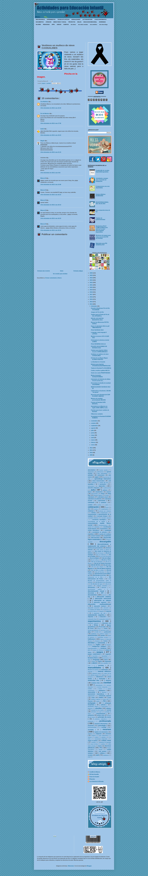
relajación (99, 733)
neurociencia (99, 685)
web (97, 755)
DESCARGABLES (40, 19)
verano (91, 753)
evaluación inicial (104, 619)
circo (107, 507)
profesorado (105, 721)
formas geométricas (93, 630)
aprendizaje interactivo (102, 479)
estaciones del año (100, 613)
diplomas (104, 587)
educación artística (104, 596)
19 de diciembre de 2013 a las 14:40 (50, 184)
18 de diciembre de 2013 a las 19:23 (50, 135)
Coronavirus (104, 528)
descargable (105, 541)
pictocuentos (105, 706)
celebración (93, 507)
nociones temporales (102, 687)
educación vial (107, 607)
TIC (101, 747)
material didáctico (104, 671)
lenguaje (96, 659)
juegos (44, 83)
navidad (48, 83)
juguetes (108, 654)
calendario (91, 497)
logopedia (108, 661)
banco (90, 492)
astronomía (91, 486)
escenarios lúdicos (92, 611)
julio (92, 430)
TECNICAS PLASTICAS (63, 19)
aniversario (101, 475)
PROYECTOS (71, 22)
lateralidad (105, 656)
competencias (104, 512)
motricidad (102, 678)
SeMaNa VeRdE (106, 740)
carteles (90, 504)
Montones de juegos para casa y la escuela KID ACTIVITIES (103, 237)
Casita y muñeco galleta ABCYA (100, 370)
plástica (108, 708)
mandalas (102, 665)
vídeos (103, 753)
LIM (89, 661)
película (104, 704)
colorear (91, 511)
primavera (91, 715)
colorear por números (105, 511)
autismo (105, 490)
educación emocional (103, 598)
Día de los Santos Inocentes (102, 563)
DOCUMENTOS (40, 22)
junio (92, 432)
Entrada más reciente (43, 271)
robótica (94, 735)
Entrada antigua (78, 271)
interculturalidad (92, 648)
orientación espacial (105, 695)
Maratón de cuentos (93, 669)
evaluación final (92, 619)
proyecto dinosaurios (101, 723)
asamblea (91, 484)
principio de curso (104, 717)
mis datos (73, 24)
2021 (91, 285)
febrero (93, 442)
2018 (91, 292)
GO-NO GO (98, 632)
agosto (93, 428)
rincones (108, 733)
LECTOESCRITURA (87, 19)
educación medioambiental (99, 604)
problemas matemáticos (101, 719)
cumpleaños (107, 535)
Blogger (89, 866)
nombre (90, 688)
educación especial (100, 602)
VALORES (38, 24)
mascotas (90, 671)
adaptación (91, 471)
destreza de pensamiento (95, 547)
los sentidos (105, 663)
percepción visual (93, 706)
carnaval (91, 502)
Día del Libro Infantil (98, 566)
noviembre (94, 420)
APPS (53, 24)
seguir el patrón (93, 740)
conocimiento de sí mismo (97, 521)
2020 (91, 287)
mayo (93, 435)
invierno (104, 648)
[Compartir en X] (56, 83)
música (108, 680)
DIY (103, 593)
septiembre (94, 425)
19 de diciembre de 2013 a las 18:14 (50, 194)
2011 (91, 450)
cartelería (104, 502)
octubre (93, 423)
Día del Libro (107, 565)
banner (109, 492)
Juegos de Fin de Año (97, 312)
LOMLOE (94, 663)
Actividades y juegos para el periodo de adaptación (102, 180)
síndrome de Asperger (105, 742)
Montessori (100, 676)
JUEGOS (59, 24)
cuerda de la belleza (105, 534)
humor (106, 641)
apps (97, 477)
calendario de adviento (95, 498)
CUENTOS (66, 24)
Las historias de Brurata (96, 781)
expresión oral (106, 623)
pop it (101, 711)
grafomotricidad (93, 635)
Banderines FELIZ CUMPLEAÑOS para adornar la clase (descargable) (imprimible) (102, 229)
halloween (92, 639)
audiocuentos (107, 487)
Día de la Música (95, 560)
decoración (95, 537)
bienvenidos (94, 493)
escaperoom (106, 609)
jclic (89, 650)
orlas (93, 697)
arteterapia (94, 482)
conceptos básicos (93, 517)
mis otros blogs (103, 24)
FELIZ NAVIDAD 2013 (97, 330)
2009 (91, 455)
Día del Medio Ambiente (104, 568)
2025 (91, 275)
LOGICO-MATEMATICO (100, 19)
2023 (91, 280)
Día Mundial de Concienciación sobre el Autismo (99, 580)
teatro (100, 746)
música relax (96, 683)
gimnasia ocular (105, 630)
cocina (96, 509)
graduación (107, 632)
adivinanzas (100, 471)
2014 (91, 301)
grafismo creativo (104, 633)
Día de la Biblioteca (102, 554)
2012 (91, 447)
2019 (91, 289)
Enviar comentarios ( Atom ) (53, 278)
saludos (103, 737)
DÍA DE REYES (95, 565)
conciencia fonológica (99, 519)
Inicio (61, 271)
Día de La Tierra (106, 560)
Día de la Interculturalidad (105, 556)
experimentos (95, 621)
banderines (99, 492)
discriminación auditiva (96, 589)
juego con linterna (98, 650)
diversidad (91, 593)
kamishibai (95, 656)
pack (109, 697)
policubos (94, 711)
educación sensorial (94, 607)
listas (93, 661)
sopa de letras (94, 744)
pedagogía (92, 703)
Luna (90, 665)
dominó (104, 595)
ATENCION (48, 22)
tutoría (101, 749)
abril (92, 437)
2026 (91, 273)
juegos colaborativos (94, 654)
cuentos (91, 534)
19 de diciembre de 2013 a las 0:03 (50, 172)
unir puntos (103, 751)
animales (91, 475)
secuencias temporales (101, 738)
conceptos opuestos (106, 517)
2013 (91, 304)
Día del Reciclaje (100, 572)
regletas (90, 733)
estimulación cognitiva (97, 615)
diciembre (94, 306)
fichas (96, 625)
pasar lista (106, 699)
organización (91, 695)
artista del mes (104, 482)
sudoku (103, 744)
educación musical (100, 606)
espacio (101, 611)
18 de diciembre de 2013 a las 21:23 (50, 152)
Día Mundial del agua (97, 584)
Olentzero (105, 692)
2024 (91, 277)
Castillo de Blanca (94, 772)
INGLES (79, 22)
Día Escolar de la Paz (99, 575)
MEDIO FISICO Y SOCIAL (59, 22)
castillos (99, 504)
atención (102, 486)
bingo (103, 493)
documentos (92, 595)
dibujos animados (102, 585)
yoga (89, 756)
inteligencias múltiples (99, 646)
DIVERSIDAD (102, 22)
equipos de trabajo (95, 609)
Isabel (42, 128)
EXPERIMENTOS (51, 19)
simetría (94, 742)
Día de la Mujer (106, 558)
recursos (107, 729)
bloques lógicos (98, 495)
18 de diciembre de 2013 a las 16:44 (50, 108)
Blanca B (43, 178)
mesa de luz (107, 673)
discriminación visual (97, 591)
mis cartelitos (93, 24)
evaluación (103, 616)
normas (100, 688)
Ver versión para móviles (60, 273)
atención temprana (94, 487)
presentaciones (101, 713)
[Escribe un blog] (54, 83)
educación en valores (102, 600)
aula (93, 490)
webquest (106, 755)
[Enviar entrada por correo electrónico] (51, 81)
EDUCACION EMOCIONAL (90, 22)
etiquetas (91, 616)
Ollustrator (71, 866)
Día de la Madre (94, 558)
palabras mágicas (96, 699)
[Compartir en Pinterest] (60, 83)
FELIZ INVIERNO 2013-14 (98, 344)
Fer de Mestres (44, 113)
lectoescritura (93, 658)
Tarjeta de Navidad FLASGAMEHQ (101, 368)
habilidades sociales (103, 637)
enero (93, 444)
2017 (91, 294)
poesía (109, 710)
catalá (107, 504)
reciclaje (104, 727)
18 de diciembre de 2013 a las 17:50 (50, 123)
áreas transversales (98, 480)
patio (98, 701)
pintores (90, 708)
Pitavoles (92, 779)
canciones (102, 500)
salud (97, 737)
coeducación (105, 509)
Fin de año (102, 626)
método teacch (95, 675)
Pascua (90, 701)
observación (92, 692)
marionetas (104, 669)
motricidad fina (94, 680)
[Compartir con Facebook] (58, 83)
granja (103, 635)
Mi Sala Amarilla (94, 774)
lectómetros (106, 657)
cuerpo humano (96, 535)
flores (99, 628)
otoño (101, 697)
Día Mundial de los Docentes (103, 582)
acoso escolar (104, 470)
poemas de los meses (98, 710)
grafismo (94, 633)
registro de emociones (101, 732)
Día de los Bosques (97, 561)
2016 (91, 297)
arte (110, 480)
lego (89, 659)
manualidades (95, 667)
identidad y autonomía (97, 643)
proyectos (91, 725)
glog (89, 632)
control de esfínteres (94, 527)
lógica (100, 661)
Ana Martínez (44, 101)
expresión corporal (93, 623)
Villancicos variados (97, 414)
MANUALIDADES (76, 19)
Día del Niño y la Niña (97, 570)
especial (108, 611)
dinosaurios (92, 587)
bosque (107, 495)
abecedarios (92, 470)
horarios (97, 641)
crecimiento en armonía (99, 532)
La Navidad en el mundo (98, 362)
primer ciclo (101, 715)
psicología (102, 725)
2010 (91, 452)
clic (89, 509)
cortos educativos (94, 530)
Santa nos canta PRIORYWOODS (100, 373)
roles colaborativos (104, 735)
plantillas (98, 708)
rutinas (90, 737)
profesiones (91, 721)
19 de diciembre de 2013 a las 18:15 (50, 218)
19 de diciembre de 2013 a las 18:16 (50, 230)
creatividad (108, 530)
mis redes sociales (83, 24)
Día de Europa (99, 553)
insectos (108, 644)
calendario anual (103, 497)
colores (93, 512)
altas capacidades (102, 473)
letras (106, 659)
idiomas (90, 644)
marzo (93, 440)
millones (104, 675)
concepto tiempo (102, 516)
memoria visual (96, 673)
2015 (91, 299)
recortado (91, 729)
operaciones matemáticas (97, 694)
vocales (90, 755)
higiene (102, 639)
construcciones (103, 525)
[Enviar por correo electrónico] (52, 83)
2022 (91, 282)
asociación (103, 484)
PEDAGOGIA (46, 24)
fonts (106, 628)
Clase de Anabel (94, 776)
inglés (98, 644)
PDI (104, 701)
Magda (42, 140)
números (102, 690)
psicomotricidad (92, 727)
